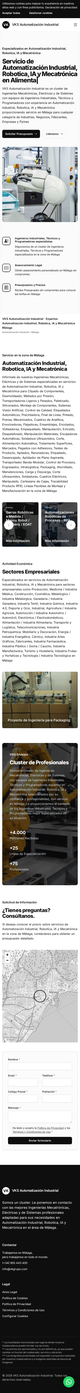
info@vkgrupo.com (14, 1269)
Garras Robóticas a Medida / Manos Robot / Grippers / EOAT (19, 518)
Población (49, 1091)
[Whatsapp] (68, 1381)
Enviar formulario (40, 1140)
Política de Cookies (15, 1298)
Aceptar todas (11, 12)
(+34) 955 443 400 (14, 1263)
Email (12, 1075)
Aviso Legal (9, 1292)
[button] (71, 525)
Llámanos (52, 133)
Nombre (14, 1059)
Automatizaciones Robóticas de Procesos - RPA (59, 516)
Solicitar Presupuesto (19, 133)
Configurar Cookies (15, 1316)
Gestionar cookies (40, 12)
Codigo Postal (18, 1091)
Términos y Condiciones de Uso (31, 1131)
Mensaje (14, 1107)
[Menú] (75, 24)
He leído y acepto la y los (41, 1129)
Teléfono (48, 1075)
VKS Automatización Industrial (34, 24)
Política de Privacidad (50, 1127)
